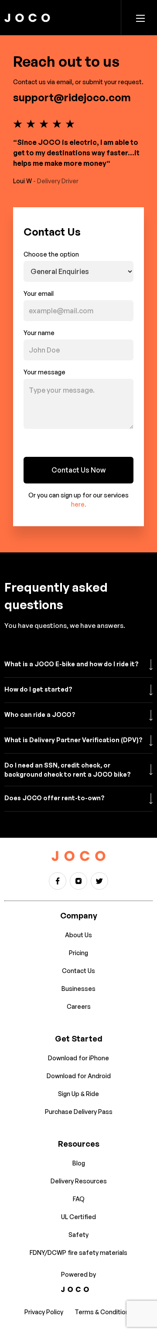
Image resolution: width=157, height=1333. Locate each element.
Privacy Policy (43, 1312)
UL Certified (78, 1216)
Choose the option (51, 254)
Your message (44, 372)
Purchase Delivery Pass (79, 1111)
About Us (78, 935)
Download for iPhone (78, 1058)
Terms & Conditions (104, 1312)
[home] (27, 17)
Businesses (78, 988)
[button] (140, 17)
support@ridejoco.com (72, 97)
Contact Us (78, 970)
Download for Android (79, 1075)
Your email (39, 293)
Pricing (78, 952)
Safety (78, 1234)
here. (78, 504)
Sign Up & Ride (78, 1093)
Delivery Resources (79, 1181)
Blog (78, 1163)
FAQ (79, 1199)
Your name (39, 332)
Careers (79, 1006)
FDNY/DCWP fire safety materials (78, 1252)
